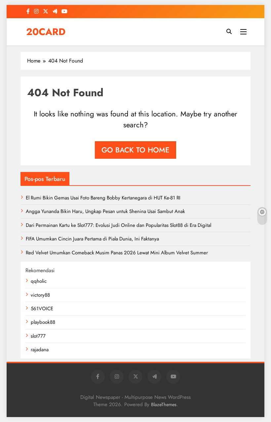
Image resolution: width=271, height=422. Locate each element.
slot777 (38, 336)
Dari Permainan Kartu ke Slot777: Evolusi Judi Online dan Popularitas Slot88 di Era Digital (118, 225)
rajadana (40, 349)
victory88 (40, 295)
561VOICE (42, 308)
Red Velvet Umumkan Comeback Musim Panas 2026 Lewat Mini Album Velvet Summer (117, 252)
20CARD (45, 32)
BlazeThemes (163, 404)
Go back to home (135, 150)
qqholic (39, 281)
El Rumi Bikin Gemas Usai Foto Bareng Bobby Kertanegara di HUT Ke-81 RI (103, 197)
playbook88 (43, 322)
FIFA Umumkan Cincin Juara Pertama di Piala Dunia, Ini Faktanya (92, 238)
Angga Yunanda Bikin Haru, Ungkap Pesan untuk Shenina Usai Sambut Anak (105, 211)
